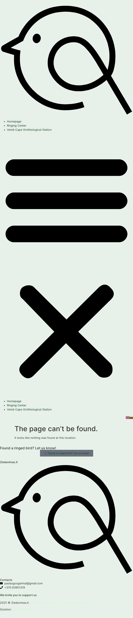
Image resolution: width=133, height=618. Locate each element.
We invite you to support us (18, 595)
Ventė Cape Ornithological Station (29, 129)
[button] (66, 265)
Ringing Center (16, 125)
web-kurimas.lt (22, 609)
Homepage (14, 121)
